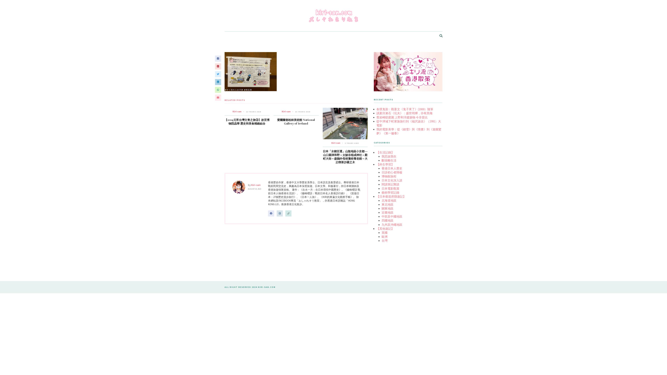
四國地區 (387, 220)
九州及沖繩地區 (392, 225)
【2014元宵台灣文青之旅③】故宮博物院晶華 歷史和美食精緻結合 (247, 121)
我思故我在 (389, 156)
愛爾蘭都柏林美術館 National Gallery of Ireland (296, 121)
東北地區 (387, 204)
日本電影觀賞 (390, 188)
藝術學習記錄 (390, 192)
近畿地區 (387, 212)
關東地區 (387, 208)
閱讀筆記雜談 (390, 184)
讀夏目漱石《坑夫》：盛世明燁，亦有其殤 (404, 113)
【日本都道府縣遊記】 (391, 196)
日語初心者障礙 (392, 172)
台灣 (385, 241)
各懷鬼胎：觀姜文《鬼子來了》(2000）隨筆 (404, 109)
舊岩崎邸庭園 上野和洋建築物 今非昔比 (402, 117)
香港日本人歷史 (392, 168)
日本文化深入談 (392, 180)
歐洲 (385, 237)
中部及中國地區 (392, 216)
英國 (385, 233)
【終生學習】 (385, 164)
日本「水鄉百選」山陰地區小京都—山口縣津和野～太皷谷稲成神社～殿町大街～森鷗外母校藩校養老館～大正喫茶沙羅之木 (345, 157)
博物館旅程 (389, 176)
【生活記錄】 (385, 152)
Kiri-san (237, 111)
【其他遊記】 (385, 229)
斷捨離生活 (389, 160)
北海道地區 (389, 200)
